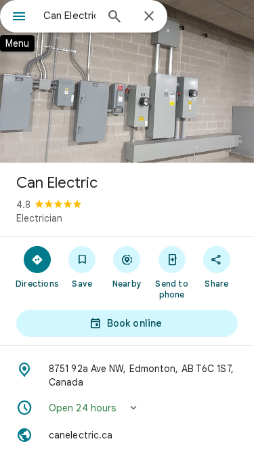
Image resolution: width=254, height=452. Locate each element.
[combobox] (69, 15)
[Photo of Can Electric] (127, 81)
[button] (127, 408)
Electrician (39, 218)
